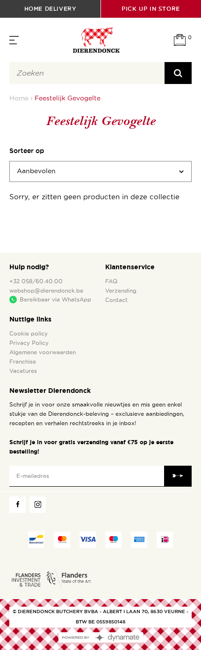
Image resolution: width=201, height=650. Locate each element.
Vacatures (23, 371)
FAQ (111, 281)
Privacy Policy (29, 343)
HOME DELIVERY (50, 9)
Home (19, 98)
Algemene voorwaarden (42, 352)
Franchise (22, 361)
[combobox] (87, 73)
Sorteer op (26, 150)
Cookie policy (28, 333)
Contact (116, 300)
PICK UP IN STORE (151, 9)
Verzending (120, 291)
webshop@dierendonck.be (46, 291)
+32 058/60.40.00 (36, 281)
